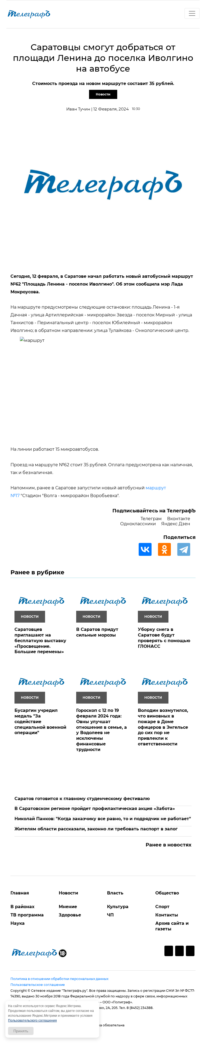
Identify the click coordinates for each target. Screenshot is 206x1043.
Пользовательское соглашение (37, 985)
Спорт (162, 906)
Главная (19, 893)
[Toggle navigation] (192, 13)
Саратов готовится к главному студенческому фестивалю (82, 798)
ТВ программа (27, 915)
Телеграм (151, 518)
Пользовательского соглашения (32, 1020)
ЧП (110, 915)
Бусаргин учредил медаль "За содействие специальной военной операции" (40, 721)
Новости (103, 94)
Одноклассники (138, 523)
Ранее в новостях (169, 845)
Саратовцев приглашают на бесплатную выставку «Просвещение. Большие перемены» (40, 640)
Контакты (166, 915)
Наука (17, 923)
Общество (167, 893)
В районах (22, 906)
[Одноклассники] (167, 549)
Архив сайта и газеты (172, 926)
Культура (117, 906)
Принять (20, 1031)
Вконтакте (178, 518)
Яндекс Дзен (175, 523)
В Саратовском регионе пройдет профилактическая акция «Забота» (94, 808)
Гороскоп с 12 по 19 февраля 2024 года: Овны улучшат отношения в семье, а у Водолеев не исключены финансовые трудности (101, 730)
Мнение (68, 906)
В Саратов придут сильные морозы (97, 632)
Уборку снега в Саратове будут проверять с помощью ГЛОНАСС (164, 638)
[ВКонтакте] (148, 549)
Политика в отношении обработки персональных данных (59, 979)
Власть (115, 893)
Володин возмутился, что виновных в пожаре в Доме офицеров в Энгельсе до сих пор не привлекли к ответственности (163, 727)
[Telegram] (186, 549)
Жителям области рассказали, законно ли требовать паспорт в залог (96, 828)
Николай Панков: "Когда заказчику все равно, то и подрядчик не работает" (102, 818)
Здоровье (70, 915)
